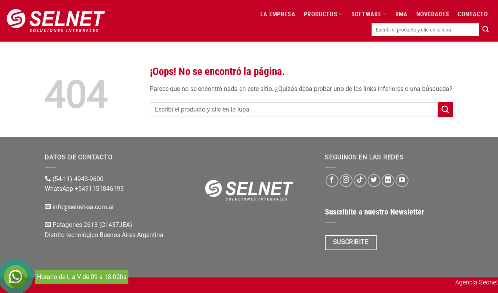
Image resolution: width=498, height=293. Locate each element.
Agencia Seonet (476, 282)
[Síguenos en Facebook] (332, 180)
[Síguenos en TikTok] (360, 180)
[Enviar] (485, 29)
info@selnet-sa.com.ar (83, 207)
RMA (401, 14)
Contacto (473, 14)
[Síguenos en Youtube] (402, 180)
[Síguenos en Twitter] (374, 180)
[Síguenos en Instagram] (346, 180)
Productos (320, 14)
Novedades (432, 14)
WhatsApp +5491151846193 (85, 188)
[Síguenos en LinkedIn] (388, 180)
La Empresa (277, 14)
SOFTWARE (366, 14)
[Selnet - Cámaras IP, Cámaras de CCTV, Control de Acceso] (56, 20)
